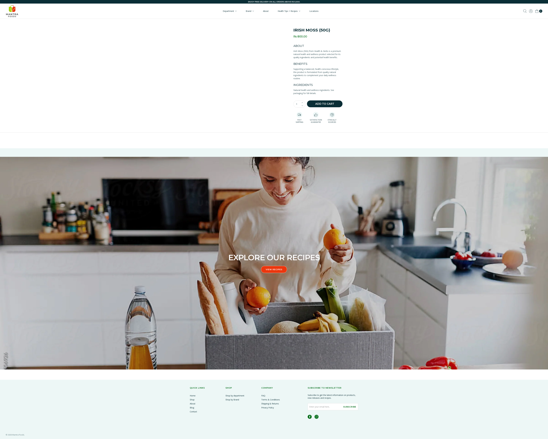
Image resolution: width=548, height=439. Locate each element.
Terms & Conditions (270, 399)
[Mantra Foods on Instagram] (317, 417)
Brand (248, 11)
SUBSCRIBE (349, 407)
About (266, 11)
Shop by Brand (232, 399)
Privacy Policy (267, 407)
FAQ (263, 395)
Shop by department (234, 395)
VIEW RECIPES (274, 269)
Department (228, 11)
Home (193, 395)
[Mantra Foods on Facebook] (310, 417)
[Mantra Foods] (12, 11)
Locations (314, 11)
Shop (192, 399)
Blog (192, 407)
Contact (193, 411)
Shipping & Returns (270, 403)
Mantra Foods (18, 434)
